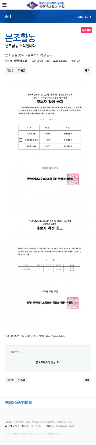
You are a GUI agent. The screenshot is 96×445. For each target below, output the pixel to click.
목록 (87, 70)
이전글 (10, 70)
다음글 (21, 70)
